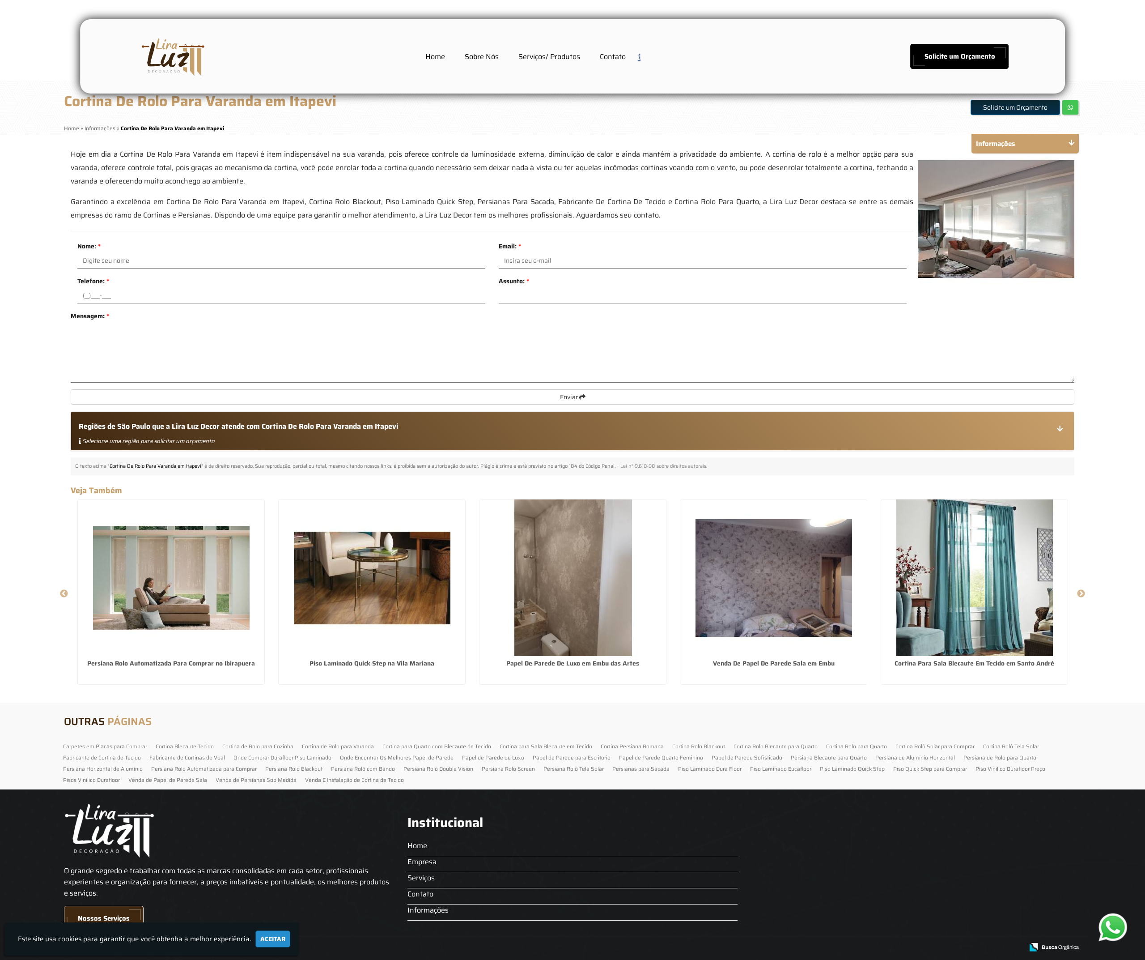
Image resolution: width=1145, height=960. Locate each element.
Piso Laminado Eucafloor (780, 768)
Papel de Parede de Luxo (493, 757)
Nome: (89, 246)
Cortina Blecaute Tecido (185, 746)
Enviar (569, 397)
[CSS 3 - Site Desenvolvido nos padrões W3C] (982, 948)
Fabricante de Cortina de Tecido (102, 757)
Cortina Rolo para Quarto (856, 746)
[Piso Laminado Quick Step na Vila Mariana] (372, 577)
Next (1081, 593)
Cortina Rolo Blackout (698, 746)
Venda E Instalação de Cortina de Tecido (354, 780)
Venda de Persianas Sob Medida (256, 780)
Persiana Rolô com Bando (363, 768)
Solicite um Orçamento (959, 56)
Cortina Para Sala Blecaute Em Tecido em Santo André (974, 663)
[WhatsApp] (1115, 927)
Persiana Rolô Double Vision (438, 768)
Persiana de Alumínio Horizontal (915, 757)
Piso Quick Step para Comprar (930, 768)
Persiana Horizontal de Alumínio (103, 768)
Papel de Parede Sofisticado (747, 757)
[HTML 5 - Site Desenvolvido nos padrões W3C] (951, 948)
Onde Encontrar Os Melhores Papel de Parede (397, 757)
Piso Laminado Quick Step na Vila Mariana (372, 663)
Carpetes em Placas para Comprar (105, 746)
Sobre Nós (482, 56)
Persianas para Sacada (641, 768)
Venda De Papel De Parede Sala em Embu (774, 663)
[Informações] (645, 56)
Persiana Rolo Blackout (293, 768)
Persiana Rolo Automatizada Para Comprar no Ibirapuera (171, 663)
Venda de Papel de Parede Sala (167, 780)
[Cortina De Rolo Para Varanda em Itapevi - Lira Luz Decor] (172, 56)
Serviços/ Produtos (549, 56)
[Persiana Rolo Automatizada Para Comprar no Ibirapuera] (171, 577)
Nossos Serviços (104, 918)
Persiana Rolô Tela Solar (573, 768)
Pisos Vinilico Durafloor (91, 780)
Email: (510, 246)
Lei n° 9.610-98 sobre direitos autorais (663, 466)
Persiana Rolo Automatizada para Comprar (204, 768)
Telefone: (93, 281)
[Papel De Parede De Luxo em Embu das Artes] (572, 577)
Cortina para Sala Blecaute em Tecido (546, 746)
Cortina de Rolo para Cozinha (257, 746)
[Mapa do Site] (927, 947)
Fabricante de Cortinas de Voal (187, 757)
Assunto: (514, 281)
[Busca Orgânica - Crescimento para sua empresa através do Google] (1054, 946)
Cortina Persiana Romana (632, 746)
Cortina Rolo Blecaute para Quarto (776, 746)
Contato (613, 56)
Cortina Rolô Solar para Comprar (935, 746)
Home (435, 56)
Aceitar (272, 939)
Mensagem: (90, 316)
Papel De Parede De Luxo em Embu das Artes (572, 663)
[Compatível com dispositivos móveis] (1012, 948)
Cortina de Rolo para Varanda (338, 746)
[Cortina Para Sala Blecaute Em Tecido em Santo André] (974, 577)
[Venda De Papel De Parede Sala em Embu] (773, 577)
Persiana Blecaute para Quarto (829, 757)
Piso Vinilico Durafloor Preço (1010, 768)
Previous (63, 593)
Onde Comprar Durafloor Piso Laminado (282, 757)
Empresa (422, 861)
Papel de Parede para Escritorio (572, 757)
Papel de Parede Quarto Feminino (661, 757)
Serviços (421, 877)
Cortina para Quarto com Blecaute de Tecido (436, 746)
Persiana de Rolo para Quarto (999, 757)
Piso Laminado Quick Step (852, 768)
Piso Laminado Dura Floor (710, 768)
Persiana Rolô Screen (508, 768)
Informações (428, 910)
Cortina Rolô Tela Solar (1011, 746)
